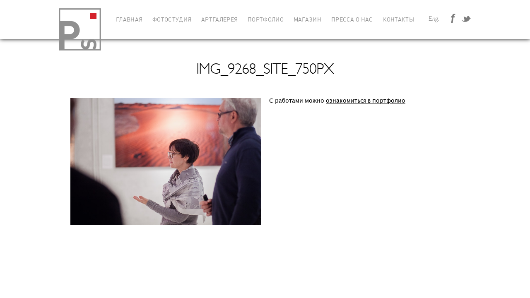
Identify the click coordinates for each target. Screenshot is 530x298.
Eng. (434, 19)
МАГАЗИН (307, 20)
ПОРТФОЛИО (266, 20)
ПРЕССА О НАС (352, 20)
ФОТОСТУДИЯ (171, 20)
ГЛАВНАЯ (129, 20)
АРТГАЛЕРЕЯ (219, 20)
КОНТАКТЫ (398, 20)
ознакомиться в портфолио (365, 100)
